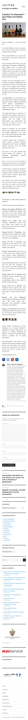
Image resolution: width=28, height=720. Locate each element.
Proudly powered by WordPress (18, 717)
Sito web (4, 457)
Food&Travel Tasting (9, 521)
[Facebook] (3, 359)
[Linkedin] (16, 359)
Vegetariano (7, 540)
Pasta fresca (7, 532)
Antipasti (6, 528)
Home (4, 686)
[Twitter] (8, 359)
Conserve (6, 538)
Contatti (4, 709)
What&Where (6, 703)
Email (4, 451)
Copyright (5, 713)
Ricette (4, 693)
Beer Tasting (7, 525)
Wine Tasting (7, 523)
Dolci (5, 536)
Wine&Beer (5, 696)
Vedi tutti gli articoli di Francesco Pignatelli (16, 400)
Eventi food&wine (8, 527)
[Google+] (12, 359)
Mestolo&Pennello (7, 706)
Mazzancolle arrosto (9, 598)
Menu (23, 6)
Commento (5, 423)
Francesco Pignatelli (8, 405)
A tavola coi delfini (10, 8)
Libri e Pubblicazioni (9, 519)
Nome (4, 444)
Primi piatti (7, 530)
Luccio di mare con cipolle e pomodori (14, 612)
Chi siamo (5, 689)
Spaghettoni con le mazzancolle (12, 594)
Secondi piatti (7, 534)
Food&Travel (5, 699)
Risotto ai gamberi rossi (10, 608)
